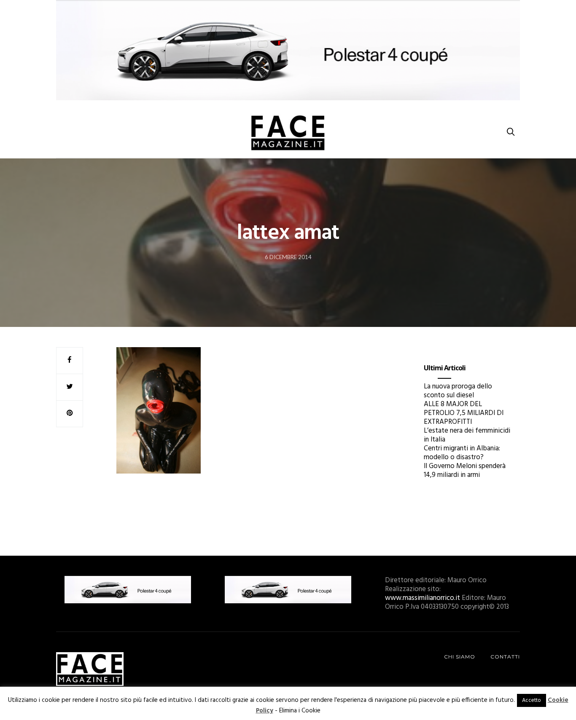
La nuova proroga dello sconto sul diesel (458, 391)
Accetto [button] (531, 700)
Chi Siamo (459, 656)
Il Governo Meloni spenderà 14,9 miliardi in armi (465, 470)
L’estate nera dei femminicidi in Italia (467, 435)
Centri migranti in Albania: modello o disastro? (462, 453)
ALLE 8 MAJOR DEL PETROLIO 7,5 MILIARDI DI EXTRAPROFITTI (463, 413)
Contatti (505, 656)
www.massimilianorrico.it (422, 598)
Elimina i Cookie (299, 711)
